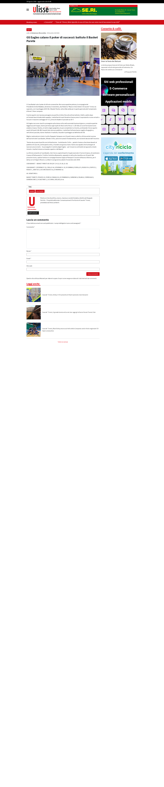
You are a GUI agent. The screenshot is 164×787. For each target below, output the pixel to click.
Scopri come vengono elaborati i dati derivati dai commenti (77, 278)
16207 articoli (32, 213)
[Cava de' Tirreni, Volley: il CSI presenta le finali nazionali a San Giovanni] (33, 295)
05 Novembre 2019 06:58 (53, 33)
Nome (28, 251)
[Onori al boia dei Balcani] (119, 46)
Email (28, 258)
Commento (30, 227)
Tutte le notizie (63, 342)
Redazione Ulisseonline (39, 33)
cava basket (40, 191)
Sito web (29, 266)
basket (32, 191)
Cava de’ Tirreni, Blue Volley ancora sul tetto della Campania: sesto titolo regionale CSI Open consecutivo (70, 330)
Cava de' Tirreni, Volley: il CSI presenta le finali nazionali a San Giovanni (65, 295)
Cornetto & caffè (111, 28)
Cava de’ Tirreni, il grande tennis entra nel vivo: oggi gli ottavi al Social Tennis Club (68, 312)
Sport (29, 30)
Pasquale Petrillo (131, 72)
